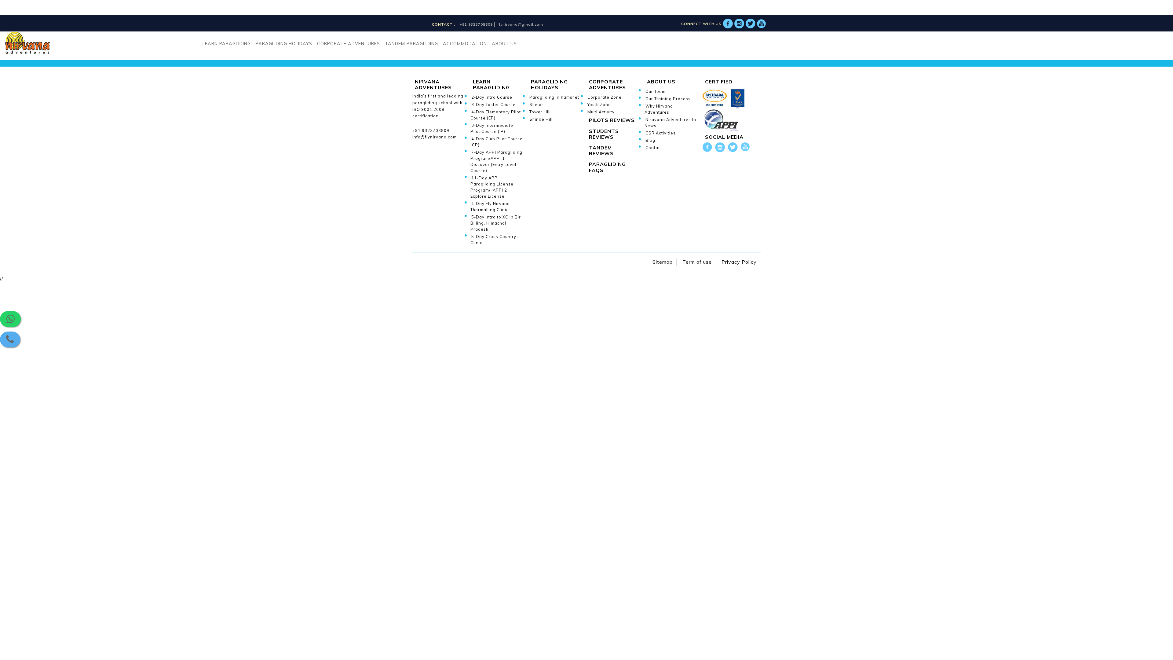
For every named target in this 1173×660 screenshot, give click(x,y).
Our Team (655, 91)
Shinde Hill (541, 119)
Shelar (536, 104)
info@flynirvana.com (434, 136)
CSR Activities (660, 132)
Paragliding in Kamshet (554, 97)
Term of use (697, 262)
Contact (653, 147)
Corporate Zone (604, 97)
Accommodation (465, 43)
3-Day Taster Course (493, 104)
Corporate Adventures (348, 43)
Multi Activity (601, 111)
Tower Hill (540, 111)
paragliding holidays (284, 43)
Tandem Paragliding (411, 43)
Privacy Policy (739, 262)
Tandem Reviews (601, 150)
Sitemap (662, 262)
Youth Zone (599, 104)
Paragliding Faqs (607, 167)
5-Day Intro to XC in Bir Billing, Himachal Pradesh (495, 223)
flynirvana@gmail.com (520, 24)
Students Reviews (604, 134)
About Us (504, 43)
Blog (650, 140)
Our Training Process (668, 98)
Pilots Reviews (612, 120)
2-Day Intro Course (491, 97)
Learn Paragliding (227, 43)
